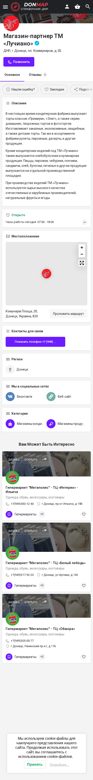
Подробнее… (60, 764)
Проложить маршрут (68, 314)
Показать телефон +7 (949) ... (35, 341)
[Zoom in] (82, 247)
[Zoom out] (82, 254)
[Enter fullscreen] (82, 263)
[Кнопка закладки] (83, 514)
